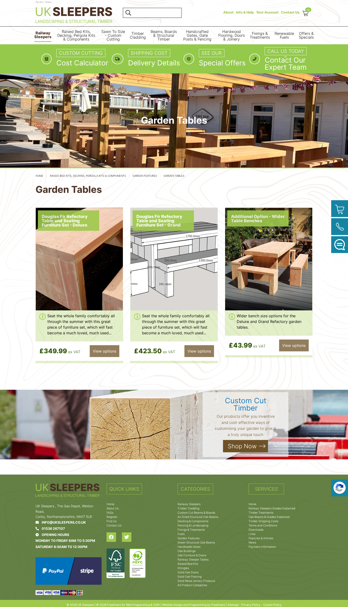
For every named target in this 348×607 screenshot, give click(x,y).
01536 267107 (52, 528)
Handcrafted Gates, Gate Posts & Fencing (197, 35)
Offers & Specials (306, 35)
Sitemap (233, 605)
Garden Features (145, 175)
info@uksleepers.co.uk (62, 522)
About (228, 12)
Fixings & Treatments (260, 35)
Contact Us (290, 12)
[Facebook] (114, 537)
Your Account (267, 12)
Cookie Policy (272, 605)
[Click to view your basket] (339, 208)
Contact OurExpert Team (286, 63)
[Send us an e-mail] (339, 244)
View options (104, 351)
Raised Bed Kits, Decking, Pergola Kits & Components (76, 35)
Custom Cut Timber (245, 404)
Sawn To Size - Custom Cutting (113, 35)
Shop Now (242, 446)
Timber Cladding (138, 35)
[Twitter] (129, 537)
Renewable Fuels (284, 35)
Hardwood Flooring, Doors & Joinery (231, 35)
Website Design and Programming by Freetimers (193, 605)
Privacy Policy (250, 605)
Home (39, 175)
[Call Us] (339, 226)
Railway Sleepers (42, 35)
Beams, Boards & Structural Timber (164, 35)
